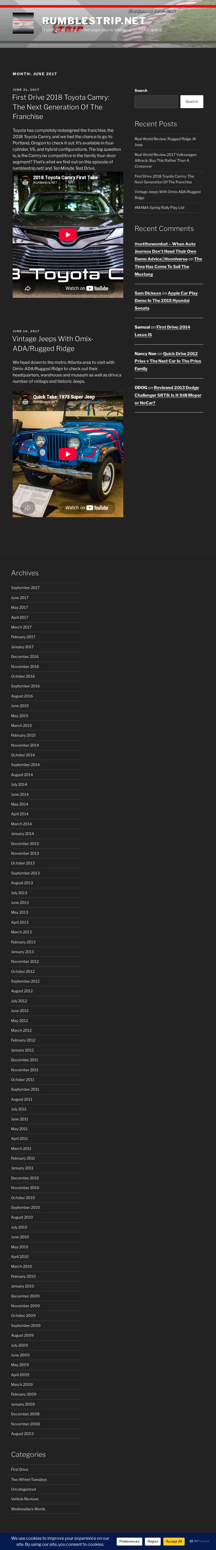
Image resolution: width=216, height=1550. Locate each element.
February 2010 (23, 1276)
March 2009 (22, 1384)
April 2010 (20, 1256)
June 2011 (19, 1119)
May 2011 (19, 1128)
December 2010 (25, 1178)
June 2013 (20, 902)
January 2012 (22, 1050)
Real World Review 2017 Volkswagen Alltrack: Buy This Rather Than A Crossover (166, 160)
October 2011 (22, 1079)
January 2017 (22, 647)
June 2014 (20, 794)
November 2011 (24, 1070)
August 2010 (22, 1217)
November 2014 (25, 745)
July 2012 (19, 1001)
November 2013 (25, 853)
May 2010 (19, 1247)
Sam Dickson (148, 293)
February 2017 (23, 637)
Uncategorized (23, 1489)
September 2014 (25, 764)
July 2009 (19, 1345)
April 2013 (19, 922)
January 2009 (23, 1404)
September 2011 (25, 1089)
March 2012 (21, 1030)
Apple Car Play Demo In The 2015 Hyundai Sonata (166, 301)
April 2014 (19, 814)
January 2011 (22, 1168)
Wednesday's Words (28, 1509)
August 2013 (22, 882)
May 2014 (19, 804)
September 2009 (26, 1325)
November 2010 (25, 1187)
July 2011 (19, 1109)
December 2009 (25, 1296)
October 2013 (23, 863)
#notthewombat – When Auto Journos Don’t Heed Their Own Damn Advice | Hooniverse (165, 251)
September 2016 (25, 686)
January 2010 (22, 1286)
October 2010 (23, 1197)
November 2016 (25, 666)
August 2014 (22, 774)
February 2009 (23, 1394)
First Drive (19, 1469)
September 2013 (25, 873)
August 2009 (22, 1335)
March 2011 (21, 1148)
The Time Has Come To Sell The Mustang (168, 266)
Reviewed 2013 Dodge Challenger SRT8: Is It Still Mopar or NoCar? (168, 395)
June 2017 (19, 597)
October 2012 (23, 971)
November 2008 (25, 1424)
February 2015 (23, 735)
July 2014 (19, 784)
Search (141, 90)
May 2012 (19, 1020)
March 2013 (21, 932)
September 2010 (25, 1207)
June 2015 (20, 705)
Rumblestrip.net (94, 21)
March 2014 (21, 824)
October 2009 (23, 1315)
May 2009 (20, 1364)
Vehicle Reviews (24, 1499)
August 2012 (22, 991)
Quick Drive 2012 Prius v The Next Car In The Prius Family (168, 361)
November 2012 (25, 961)
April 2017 (19, 617)
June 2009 (20, 1355)
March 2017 (21, 627)
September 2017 (25, 587)
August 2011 (21, 1099)
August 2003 (22, 1433)
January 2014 (22, 833)
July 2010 (19, 1227)
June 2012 (19, 1010)
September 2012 (25, 981)
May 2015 (19, 715)
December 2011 (24, 1060)
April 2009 (20, 1374)
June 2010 (20, 1237)
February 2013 (23, 942)
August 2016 (22, 696)
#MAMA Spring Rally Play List (159, 207)
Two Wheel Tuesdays (29, 1479)
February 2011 (23, 1158)
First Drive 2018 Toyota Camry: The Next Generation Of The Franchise (60, 106)
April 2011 (19, 1138)
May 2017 (19, 607)
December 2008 (25, 1414)
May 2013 (19, 912)
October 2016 (23, 676)
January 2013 (22, 951)
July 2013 (19, 892)
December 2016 (25, 656)
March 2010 (21, 1266)
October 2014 (23, 755)
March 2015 (21, 725)
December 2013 (25, 843)
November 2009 (25, 1306)
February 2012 (23, 1040)
